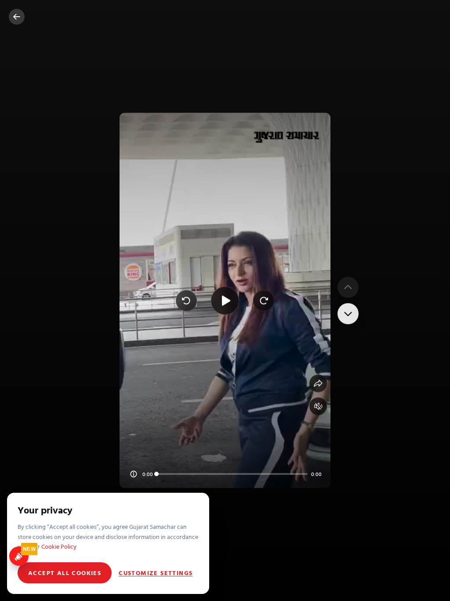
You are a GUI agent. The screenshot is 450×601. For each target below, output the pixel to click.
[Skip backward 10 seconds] (186, 300)
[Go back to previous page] (17, 17)
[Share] (318, 383)
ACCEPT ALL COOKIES (64, 572)
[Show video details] (133, 474)
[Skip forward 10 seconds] (263, 300)
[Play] (225, 300)
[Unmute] (318, 406)
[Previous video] (348, 287)
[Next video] (348, 313)
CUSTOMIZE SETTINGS (155, 572)
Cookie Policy (58, 546)
